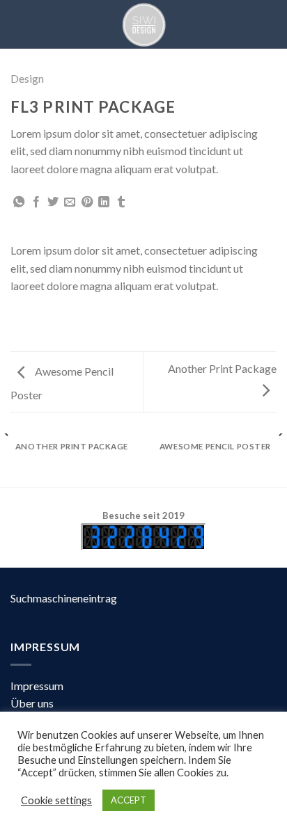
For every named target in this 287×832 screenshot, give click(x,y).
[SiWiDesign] (143, 24)
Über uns (32, 703)
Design (27, 78)
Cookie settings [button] (56, 800)
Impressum (36, 685)
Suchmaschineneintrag (63, 598)
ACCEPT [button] (128, 800)
